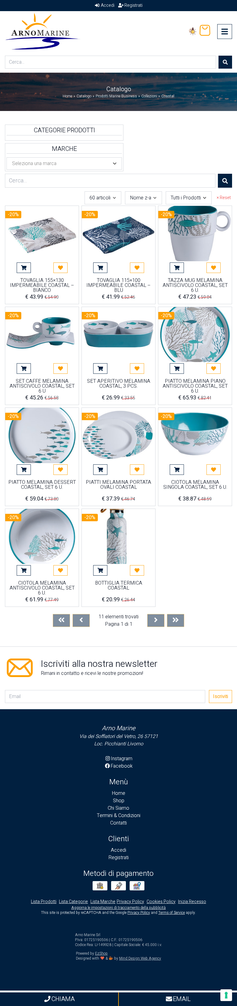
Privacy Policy (138, 912)
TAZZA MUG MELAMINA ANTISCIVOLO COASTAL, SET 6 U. (195, 285)
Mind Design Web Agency (140, 958)
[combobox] (103, 197)
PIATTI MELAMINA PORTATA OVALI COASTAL (118, 485)
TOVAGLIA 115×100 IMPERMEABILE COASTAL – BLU (118, 285)
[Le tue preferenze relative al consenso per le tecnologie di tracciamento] (226, 995)
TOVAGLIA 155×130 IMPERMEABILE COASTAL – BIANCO (42, 285)
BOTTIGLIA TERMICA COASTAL (118, 586)
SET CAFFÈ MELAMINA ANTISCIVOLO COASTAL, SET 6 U (42, 386)
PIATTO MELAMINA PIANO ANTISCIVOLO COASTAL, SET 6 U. (195, 386)
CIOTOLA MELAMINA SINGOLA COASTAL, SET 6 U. (195, 485)
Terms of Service (171, 912)
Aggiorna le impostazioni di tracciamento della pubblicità (118, 907)
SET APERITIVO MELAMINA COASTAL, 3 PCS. (118, 384)
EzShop (101, 953)
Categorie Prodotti (64, 130)
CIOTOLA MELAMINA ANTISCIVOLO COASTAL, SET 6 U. (42, 588)
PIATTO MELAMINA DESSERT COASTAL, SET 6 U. (42, 485)
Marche (64, 149)
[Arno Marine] (43, 31)
